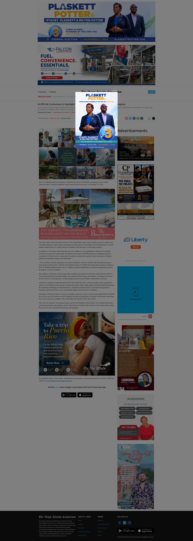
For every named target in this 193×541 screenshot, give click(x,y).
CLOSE (114, 91)
